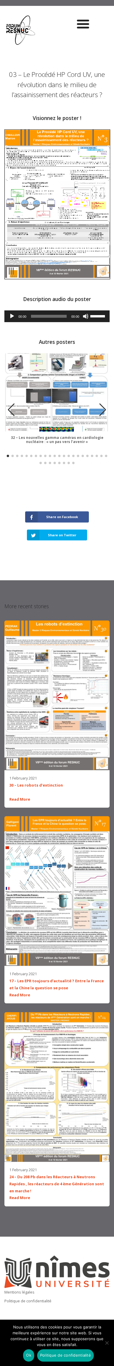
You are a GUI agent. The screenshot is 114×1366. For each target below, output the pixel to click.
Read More (19, 799)
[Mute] (86, 316)
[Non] (107, 1343)
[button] (103, 409)
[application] (57, 316)
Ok (28, 1355)
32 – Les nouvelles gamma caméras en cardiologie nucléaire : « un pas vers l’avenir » (57, 440)
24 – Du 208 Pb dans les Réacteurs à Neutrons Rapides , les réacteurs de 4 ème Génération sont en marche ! (56, 1183)
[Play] (12, 316)
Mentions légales (19, 1292)
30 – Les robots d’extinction (36, 785)
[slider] (98, 315)
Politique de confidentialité (27, 1301)
